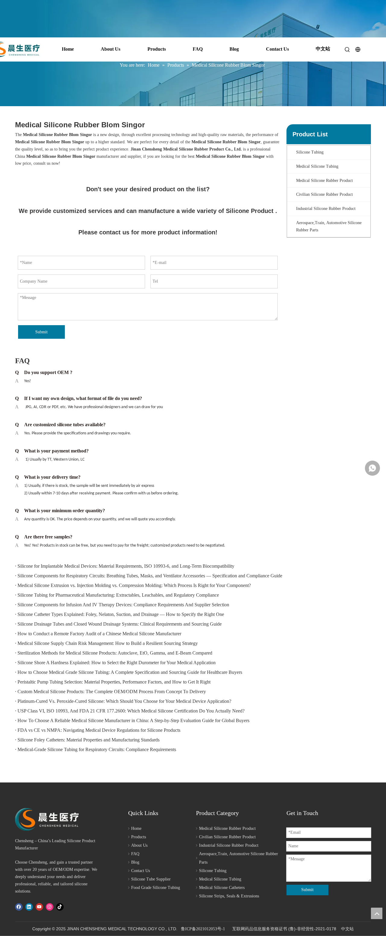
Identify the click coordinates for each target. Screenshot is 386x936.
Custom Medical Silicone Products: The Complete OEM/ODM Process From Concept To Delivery (111, 691)
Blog (234, 49)
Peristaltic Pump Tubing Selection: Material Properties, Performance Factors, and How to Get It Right (113, 681)
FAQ (198, 49)
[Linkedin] (29, 906)
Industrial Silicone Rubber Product (228, 845)
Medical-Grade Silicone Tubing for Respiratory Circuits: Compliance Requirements (96, 749)
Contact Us (277, 49)
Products (156, 49)
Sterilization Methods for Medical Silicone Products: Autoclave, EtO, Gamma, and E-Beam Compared (114, 652)
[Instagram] (49, 906)
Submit (41, 332)
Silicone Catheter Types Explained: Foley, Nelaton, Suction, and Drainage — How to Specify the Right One (120, 614)
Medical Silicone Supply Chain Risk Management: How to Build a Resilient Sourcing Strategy (107, 643)
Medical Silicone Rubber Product (227, 828)
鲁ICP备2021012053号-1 (203, 929)
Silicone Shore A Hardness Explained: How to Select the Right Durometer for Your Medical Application (116, 662)
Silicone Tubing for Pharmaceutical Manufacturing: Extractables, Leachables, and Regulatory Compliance (118, 595)
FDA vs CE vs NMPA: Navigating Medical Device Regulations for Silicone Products (98, 730)
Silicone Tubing (212, 870)
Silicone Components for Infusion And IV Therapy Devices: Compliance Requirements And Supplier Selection (123, 604)
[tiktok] (60, 906)
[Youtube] (39, 906)
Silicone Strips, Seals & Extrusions (229, 896)
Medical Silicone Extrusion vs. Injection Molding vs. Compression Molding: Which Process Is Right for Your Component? (134, 585)
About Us (110, 49)
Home (68, 49)
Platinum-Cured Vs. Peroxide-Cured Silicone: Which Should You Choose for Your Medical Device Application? (124, 701)
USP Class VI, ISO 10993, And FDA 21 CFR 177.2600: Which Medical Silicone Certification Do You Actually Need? (131, 710)
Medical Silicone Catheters (222, 887)
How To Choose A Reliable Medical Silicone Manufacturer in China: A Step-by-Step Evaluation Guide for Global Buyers (133, 720)
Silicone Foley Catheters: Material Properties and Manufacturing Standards (88, 739)
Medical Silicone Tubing (220, 879)
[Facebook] (19, 906)
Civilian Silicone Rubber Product (227, 837)
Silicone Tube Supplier (151, 879)
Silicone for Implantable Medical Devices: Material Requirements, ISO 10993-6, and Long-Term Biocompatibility (125, 566)
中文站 (323, 48)
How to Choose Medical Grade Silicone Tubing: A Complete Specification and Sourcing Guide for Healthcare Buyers (129, 672)
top (376, 913)
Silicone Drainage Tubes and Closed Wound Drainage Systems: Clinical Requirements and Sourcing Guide (119, 624)
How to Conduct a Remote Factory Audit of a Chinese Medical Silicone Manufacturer (99, 633)
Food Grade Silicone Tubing (155, 887)
